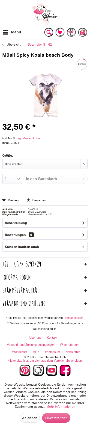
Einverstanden (56, 418)
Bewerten (38, 200)
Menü (16, 32)
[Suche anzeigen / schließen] (48, 32)
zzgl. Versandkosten (29, 138)
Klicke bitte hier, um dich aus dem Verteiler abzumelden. (45, 360)
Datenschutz (19, 352)
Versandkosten (74, 317)
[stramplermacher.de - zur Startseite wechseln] (45, 13)
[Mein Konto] (71, 32)
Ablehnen (29, 418)
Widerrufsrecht (69, 344)
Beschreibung (16, 223)
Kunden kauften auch (22, 247)
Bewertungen (15, 235)
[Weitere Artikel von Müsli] (82, 64)
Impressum (52, 352)
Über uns (35, 337)
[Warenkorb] (82, 32)
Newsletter (73, 352)
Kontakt (52, 337)
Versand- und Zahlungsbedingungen (30, 344)
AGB (36, 352)
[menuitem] (11, 32)
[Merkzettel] (60, 32)
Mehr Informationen (60, 406)
